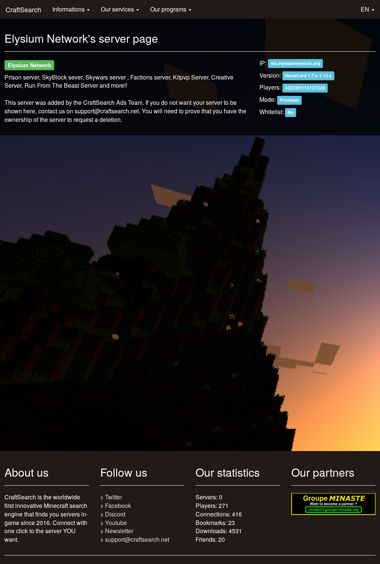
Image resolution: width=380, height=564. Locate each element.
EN (366, 9)
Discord (115, 514)
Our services (118, 9)
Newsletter (119, 530)
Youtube (116, 522)
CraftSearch (23, 9)
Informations (69, 9)
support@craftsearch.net (137, 539)
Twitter (113, 497)
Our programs (169, 9)
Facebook (118, 505)
